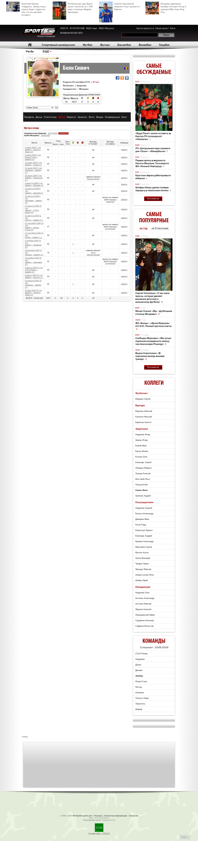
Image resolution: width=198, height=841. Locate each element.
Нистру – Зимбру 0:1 (34, 220)
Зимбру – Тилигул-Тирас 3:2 (33, 294)
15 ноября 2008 (32, 258)
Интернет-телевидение (47, 36)
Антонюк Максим (143, 604)
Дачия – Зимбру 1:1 (33, 237)
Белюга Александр (144, 513)
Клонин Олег (141, 457)
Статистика (50, 116)
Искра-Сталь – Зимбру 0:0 (31, 158)
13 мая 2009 (30, 290)
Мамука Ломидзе (111, 200)
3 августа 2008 (31, 183)
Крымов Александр (144, 541)
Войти (172, 28)
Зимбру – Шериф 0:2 (34, 193)
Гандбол (164, 44)
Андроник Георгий (143, 508)
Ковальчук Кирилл (144, 530)
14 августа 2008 (32, 189)
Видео (99, 116)
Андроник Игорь (142, 434)
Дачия (138, 665)
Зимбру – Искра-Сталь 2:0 (32, 229)
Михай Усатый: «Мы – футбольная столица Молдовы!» (153, 312)
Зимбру (124, 150)
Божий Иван (141, 445)
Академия (140, 659)
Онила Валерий (142, 558)
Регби (30, 51)
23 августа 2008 (32, 196)
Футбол (87, 44)
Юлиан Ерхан (93, 179)
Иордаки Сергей (142, 399)
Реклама (98, 816)
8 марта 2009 (31, 275)
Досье (39, 116)
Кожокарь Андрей (143, 536)
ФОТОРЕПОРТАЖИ (77, 28)
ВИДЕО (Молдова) (106, 28)
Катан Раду (140, 525)
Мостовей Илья (142, 479)
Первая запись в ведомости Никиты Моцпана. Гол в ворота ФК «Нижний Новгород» (152, 163)
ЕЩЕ (46, 51)
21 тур (40, 268)
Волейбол (145, 44)
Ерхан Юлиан (141, 451)
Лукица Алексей (143, 473)
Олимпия (139, 692)
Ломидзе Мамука (143, 468)
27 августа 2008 (32, 206)
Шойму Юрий (141, 580)
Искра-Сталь (141, 681)
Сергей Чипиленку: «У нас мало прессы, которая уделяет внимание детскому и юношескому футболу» (152, 297)
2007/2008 (52, 133)
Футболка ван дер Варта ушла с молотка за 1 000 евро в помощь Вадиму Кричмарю (80, 7)
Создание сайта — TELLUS (99, 833)
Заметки (82, 116)
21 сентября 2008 (33, 223)
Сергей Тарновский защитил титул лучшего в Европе (127, 6)
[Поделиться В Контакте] (127, 78)
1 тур (38, 148)
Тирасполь (140, 704)
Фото (92, 116)
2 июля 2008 (30, 148)
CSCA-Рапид (141, 653)
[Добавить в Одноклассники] (122, 78)
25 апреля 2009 (32, 281)
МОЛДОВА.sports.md (82, 816)
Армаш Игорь (141, 440)
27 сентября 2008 (33, 233)
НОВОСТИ (64, 28)
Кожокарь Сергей (143, 462)
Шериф (138, 709)
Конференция (112, 116)
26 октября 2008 (32, 250)
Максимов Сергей (143, 547)
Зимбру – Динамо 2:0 (34, 185)
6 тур (40, 183)
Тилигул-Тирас (142, 698)
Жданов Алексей (143, 609)
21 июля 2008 (31, 168)
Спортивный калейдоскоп (58, 44)
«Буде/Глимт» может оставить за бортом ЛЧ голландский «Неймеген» (153, 136)
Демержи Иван (142, 519)
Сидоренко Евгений (144, 620)
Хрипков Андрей (143, 496)
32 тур (39, 290)
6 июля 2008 (30, 155)
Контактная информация (115, 816)
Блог (124, 116)
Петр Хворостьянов (93, 254)
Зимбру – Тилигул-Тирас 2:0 (33, 151)
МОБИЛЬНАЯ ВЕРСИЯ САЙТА (71, 33)
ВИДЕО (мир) (91, 28)
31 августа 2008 (32, 216)
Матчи (61, 116)
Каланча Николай (143, 417)
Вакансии (133, 816)
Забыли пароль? (162, 28)
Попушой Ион (141, 484)
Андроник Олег (142, 592)
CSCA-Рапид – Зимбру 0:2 (31, 271)
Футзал (105, 44)
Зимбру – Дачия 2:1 (33, 165)
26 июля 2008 (31, 176)
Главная (30, 44)
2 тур (38, 155)
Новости (71, 116)
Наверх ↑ (185, 837)
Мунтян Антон (141, 552)
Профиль (29, 116)
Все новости (153, 199)
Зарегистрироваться (145, 28)
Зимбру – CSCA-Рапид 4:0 (32, 211)
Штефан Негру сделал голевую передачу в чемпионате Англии (153, 189)
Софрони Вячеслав (144, 626)
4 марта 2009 (31, 268)
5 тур (39, 176)
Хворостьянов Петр (144, 575)
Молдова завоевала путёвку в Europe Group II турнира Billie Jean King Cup (173, 7)
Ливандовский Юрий (145, 615)
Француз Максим (143, 569)
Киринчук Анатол (143, 422)
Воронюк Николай (143, 411)
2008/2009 (45, 135)
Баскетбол (124, 44)
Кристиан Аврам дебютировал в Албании (153, 177)
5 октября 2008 (31, 241)
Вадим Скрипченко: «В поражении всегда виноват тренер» (150, 355)
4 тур (39, 168)
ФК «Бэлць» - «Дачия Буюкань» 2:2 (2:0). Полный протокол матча (153, 325)
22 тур (40, 275)
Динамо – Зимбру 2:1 (34, 255)
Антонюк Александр (144, 598)
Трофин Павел (142, 564)
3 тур (39, 163)
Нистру (138, 687)
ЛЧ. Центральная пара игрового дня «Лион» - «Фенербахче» (152, 150)
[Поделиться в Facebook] (117, 78)
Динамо (138, 670)
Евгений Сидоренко (111, 228)
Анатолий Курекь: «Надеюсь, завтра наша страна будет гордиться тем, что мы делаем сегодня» (33, 9)
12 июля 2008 (31, 163)
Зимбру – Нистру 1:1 (34, 277)
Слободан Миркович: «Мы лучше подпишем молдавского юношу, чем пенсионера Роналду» (153, 340)
